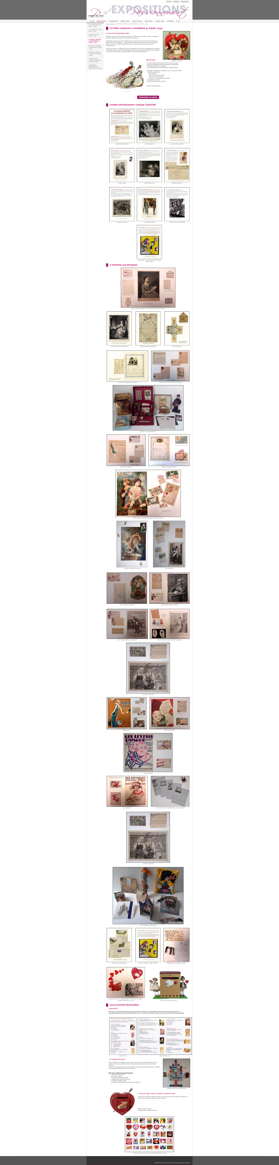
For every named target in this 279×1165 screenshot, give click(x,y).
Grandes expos (159, 21)
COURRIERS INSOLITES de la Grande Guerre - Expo (95, 66)
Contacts (176, 1)
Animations (170, 21)
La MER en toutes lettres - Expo (94, 35)
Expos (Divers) (101, 21)
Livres (178, 21)
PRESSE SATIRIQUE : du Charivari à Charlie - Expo (95, 47)
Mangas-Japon (125, 21)
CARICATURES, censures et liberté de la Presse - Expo (95, 60)
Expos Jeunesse (137, 21)
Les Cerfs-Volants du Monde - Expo (95, 25)
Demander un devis (148, 97)
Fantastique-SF (113, 21)
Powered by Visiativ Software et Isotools (179, 1163)
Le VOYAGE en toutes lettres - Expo (95, 30)
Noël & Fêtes (149, 21)
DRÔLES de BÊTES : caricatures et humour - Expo (95, 54)
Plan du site (184, 1)
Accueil (169, 1)
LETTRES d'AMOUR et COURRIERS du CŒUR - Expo (95, 41)
